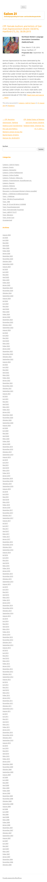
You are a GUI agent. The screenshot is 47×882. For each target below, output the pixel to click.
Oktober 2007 (7, 833)
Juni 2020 (5, 431)
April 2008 (6, 817)
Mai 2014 (5, 624)
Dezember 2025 (8, 256)
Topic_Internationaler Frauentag (13, 210)
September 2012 (8, 677)
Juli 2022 (5, 365)
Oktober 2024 (7, 293)
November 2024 (8, 291)
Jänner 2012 (6, 698)
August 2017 (7, 521)
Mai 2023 (5, 338)
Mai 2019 (5, 465)
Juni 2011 (5, 717)
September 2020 (8, 423)
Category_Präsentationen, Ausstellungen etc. (17, 180)
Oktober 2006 (7, 865)
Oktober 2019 (7, 452)
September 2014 (8, 613)
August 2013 (7, 648)
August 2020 (7, 425)
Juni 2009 (5, 780)
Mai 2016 (5, 560)
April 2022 (6, 373)
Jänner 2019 (6, 476)
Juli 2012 (5, 682)
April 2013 (6, 658)
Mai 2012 (5, 687)
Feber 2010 (6, 759)
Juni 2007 (5, 844)
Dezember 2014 (8, 605)
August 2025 (7, 267)
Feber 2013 (6, 664)
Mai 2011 (5, 719)
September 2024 (8, 296)
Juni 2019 (5, 462)
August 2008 (7, 806)
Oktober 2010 (7, 738)
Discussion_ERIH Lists (10, 188)
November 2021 (8, 386)
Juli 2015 (5, 587)
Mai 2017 (5, 529)
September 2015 (8, 582)
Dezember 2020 (8, 415)
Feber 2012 (6, 695)
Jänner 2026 (6, 253)
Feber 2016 (6, 568)
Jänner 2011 (6, 730)
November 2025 (8, 259)
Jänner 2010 (6, 761)
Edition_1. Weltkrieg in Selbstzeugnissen (15, 194)
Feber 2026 (6, 251)
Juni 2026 (5, 240)
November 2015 (8, 576)
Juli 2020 (5, 428)
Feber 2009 (6, 791)
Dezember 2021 (8, 383)
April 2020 (6, 436)
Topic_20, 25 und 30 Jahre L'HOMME (14, 204)
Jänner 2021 (6, 412)
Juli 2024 (5, 301)
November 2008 (8, 799)
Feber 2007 (6, 854)
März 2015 (6, 597)
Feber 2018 (6, 505)
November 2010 (8, 735)
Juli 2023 (5, 333)
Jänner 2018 (6, 507)
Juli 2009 (5, 777)
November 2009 (8, 767)
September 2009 (8, 772)
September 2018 (8, 486)
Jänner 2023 (6, 349)
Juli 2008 (5, 809)
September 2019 (8, 455)
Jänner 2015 (6, 603)
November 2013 (8, 640)
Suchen (5, 146)
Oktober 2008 (7, 801)
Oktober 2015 (7, 579)
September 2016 (8, 550)
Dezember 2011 (8, 701)
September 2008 (8, 804)
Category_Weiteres (9, 186)
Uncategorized (7, 220)
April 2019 (6, 468)
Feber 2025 (6, 283)
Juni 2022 (5, 367)
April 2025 (6, 277)
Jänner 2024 (6, 317)
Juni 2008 (5, 812)
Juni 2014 (5, 621)
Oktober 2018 (7, 484)
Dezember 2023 (8, 320)
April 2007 (6, 849)
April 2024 (6, 309)
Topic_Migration (8, 215)
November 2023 (8, 322)
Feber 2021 (6, 410)
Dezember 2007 (8, 828)
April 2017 (6, 531)
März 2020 (6, 439)
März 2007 (6, 851)
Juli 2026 (5, 238)
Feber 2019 (6, 473)
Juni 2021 (5, 399)
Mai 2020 (5, 433)
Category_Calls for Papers (27, 103)
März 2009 (6, 788)
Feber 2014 (6, 632)
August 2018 (7, 489)
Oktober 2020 (7, 420)
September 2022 (8, 359)
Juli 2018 (5, 492)
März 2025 (6, 280)
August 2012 (7, 679)
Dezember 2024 (8, 288)
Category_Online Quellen (11, 175)
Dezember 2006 (8, 859)
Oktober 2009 (7, 769)
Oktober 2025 (7, 261)
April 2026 (6, 246)
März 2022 (6, 375)
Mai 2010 (5, 751)
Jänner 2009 (6, 793)
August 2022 (7, 362)
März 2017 (6, 534)
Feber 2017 (6, 537)
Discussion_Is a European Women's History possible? (20, 191)
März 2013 (6, 661)
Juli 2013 (5, 650)
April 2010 (6, 754)
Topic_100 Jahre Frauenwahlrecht (13, 199)
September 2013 (8, 645)
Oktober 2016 (7, 547)
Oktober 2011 (7, 706)
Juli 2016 (5, 555)
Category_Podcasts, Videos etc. (13, 178)
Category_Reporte (8, 183)
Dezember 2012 (8, 669)
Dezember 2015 (8, 574)
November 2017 (8, 513)
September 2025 (8, 264)
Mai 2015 (5, 592)
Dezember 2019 (8, 447)
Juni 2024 (5, 304)
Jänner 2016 (6, 571)
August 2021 (7, 394)
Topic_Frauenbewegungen (11, 207)
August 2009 (7, 775)
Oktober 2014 (7, 611)
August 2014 (7, 616)
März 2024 (6, 312)
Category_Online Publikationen (13, 173)
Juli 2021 (5, 396)
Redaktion (11, 106)
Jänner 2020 (6, 444)
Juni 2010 (5, 748)
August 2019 (7, 457)
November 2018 (8, 481)
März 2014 (6, 629)
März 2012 (6, 693)
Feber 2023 (6, 346)
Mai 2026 (5, 243)
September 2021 (8, 391)
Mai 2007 (5, 846)
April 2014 (6, 627)
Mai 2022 (5, 370)
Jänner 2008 (6, 825)
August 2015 (7, 584)
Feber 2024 (6, 314)
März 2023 (6, 343)
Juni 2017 (5, 526)
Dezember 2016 (8, 542)
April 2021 (6, 404)
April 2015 (6, 595)
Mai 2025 (5, 275)
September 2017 (8, 518)
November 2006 (8, 862)
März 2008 (6, 820)
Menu (23, 7)
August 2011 (7, 711)
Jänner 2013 (6, 666)
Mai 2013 (5, 656)
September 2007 (8, 836)
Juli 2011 (5, 714)
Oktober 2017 (7, 515)
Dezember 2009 (8, 764)
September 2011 (8, 709)
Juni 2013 (5, 653)
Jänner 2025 (6, 285)
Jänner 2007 (6, 857)
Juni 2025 (5, 272)
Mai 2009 (5, 783)
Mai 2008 (5, 814)
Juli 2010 (5, 746)
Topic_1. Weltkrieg (8, 196)
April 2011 (6, 722)
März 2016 (6, 566)
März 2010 (6, 756)
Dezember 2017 (8, 510)
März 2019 (6, 470)
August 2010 (7, 743)
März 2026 (6, 248)
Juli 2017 (5, 523)
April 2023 (6, 341)
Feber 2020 (6, 441)
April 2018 (6, 500)
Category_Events (8, 167)
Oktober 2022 (7, 357)
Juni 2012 (5, 685)
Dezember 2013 (8, 637)
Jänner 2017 (6, 539)
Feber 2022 (6, 378)
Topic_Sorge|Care (8, 218)
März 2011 (6, 724)
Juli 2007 (5, 841)
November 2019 (8, 449)
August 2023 (7, 330)
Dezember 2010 (8, 732)
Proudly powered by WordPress (12, 878)
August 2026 (7, 235)
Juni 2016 (5, 558)
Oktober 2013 (7, 642)
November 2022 (8, 354)
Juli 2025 (5, 269)
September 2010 (8, 740)
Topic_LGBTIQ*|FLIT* (10, 212)
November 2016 (8, 545)
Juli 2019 (5, 460)
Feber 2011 (6, 727)
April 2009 (6, 785)
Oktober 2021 (7, 388)
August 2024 (7, 298)
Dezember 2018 (8, 478)
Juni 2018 (5, 494)
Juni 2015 (5, 589)
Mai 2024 (5, 306)
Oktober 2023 (7, 325)
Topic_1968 (6, 202)
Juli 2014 (5, 619)
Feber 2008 (6, 822)
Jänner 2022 (6, 380)
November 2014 (8, 608)
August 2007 (7, 838)
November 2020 (8, 418)
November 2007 (8, 830)
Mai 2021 (5, 402)
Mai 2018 (5, 497)
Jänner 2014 (6, 634)
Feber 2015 (6, 600)
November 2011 (8, 703)
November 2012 (8, 672)
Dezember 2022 (8, 351)
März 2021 (6, 407)
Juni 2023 (5, 335)
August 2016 (7, 552)
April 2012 (6, 690)
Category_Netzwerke (9, 170)
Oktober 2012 (7, 674)
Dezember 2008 (8, 796)
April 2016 (6, 563)
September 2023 (8, 328)
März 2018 (6, 502)
